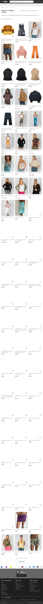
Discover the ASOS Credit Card (35, 590)
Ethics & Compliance (4, 594)
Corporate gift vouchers (33, 585)
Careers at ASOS (18, 584)
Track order (3, 584)
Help (2, 582)
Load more (21, 561)
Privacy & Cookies (31, 602)
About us (17, 582)
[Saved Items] (38, 1)
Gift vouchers (32, 584)
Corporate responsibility (19, 585)
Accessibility (40, 602)
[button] (13, 599)
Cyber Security (18, 589)
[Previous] (18, 10)
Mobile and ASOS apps (33, 582)
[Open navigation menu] (2, 1)
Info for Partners (32, 589)
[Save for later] (13, 36)
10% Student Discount (4, 589)
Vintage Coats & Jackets (32, 10)
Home (2, 7)
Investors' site (18, 587)
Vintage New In (23, 10)
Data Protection (3, 592)
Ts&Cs (36, 602)
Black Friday (32, 587)
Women (6, 7)
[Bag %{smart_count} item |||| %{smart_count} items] (41, 1)
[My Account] (36, 1)
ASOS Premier (3, 587)
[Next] (40, 10)
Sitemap (2, 590)
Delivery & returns (4, 585)
